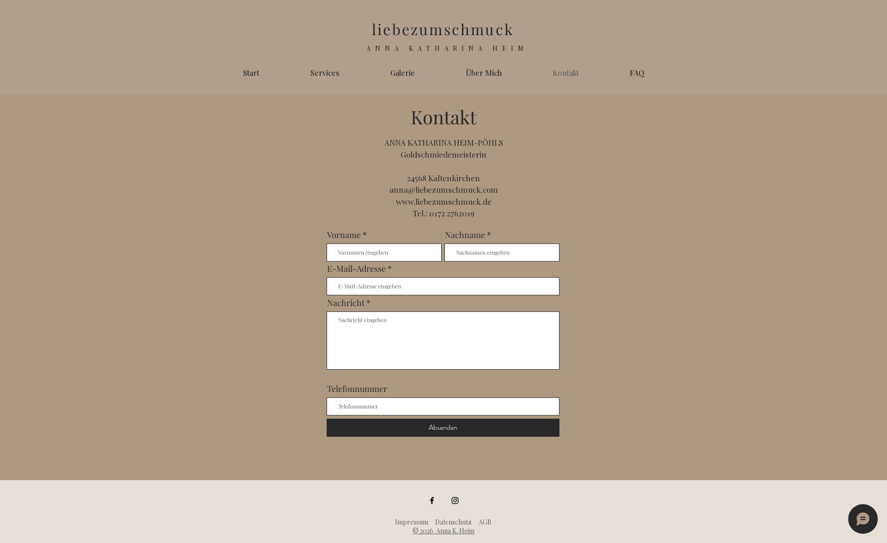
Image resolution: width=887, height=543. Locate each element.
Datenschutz (453, 522)
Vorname (344, 235)
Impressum (411, 522)
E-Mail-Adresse (356, 268)
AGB (485, 522)
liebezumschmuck (443, 29)
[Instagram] (455, 500)
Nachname (465, 235)
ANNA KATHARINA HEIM (447, 48)
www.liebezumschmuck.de (444, 201)
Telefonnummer (357, 388)
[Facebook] (432, 500)
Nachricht (346, 303)
